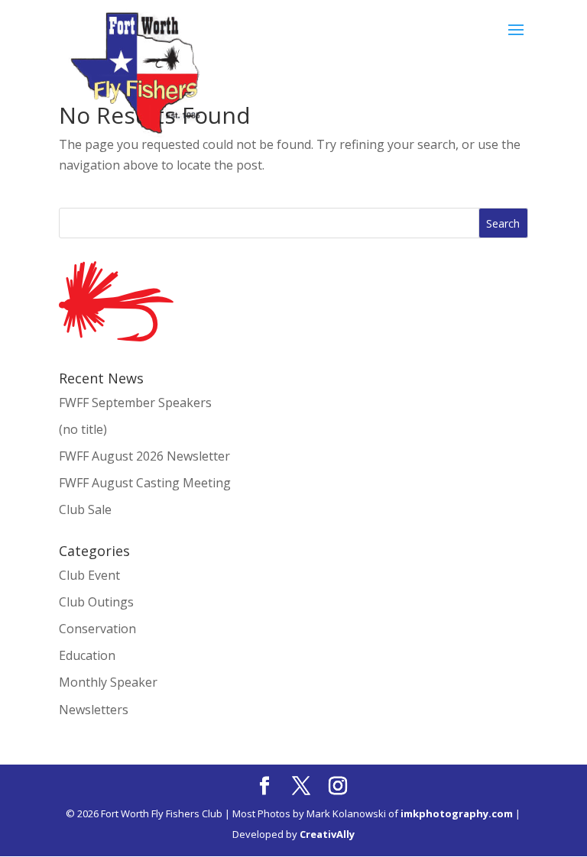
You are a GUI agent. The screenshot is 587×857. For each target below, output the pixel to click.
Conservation (97, 628)
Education (87, 655)
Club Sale (85, 509)
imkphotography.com (457, 813)
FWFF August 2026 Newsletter (144, 456)
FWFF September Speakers (135, 402)
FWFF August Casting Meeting (145, 482)
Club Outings (96, 601)
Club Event (89, 575)
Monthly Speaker (108, 682)
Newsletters (93, 709)
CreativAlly (327, 834)
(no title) (83, 429)
